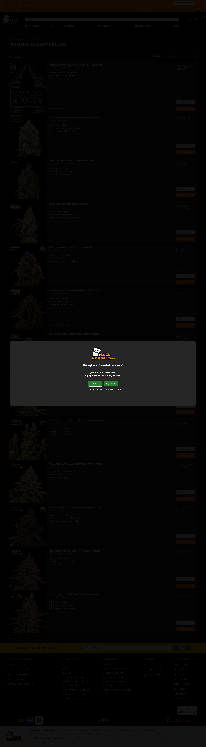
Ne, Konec (110, 383)
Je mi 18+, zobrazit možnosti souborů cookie (103, 389)
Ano (95, 383)
